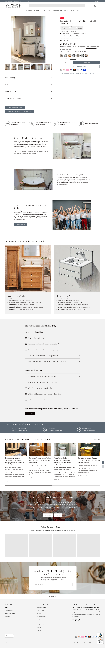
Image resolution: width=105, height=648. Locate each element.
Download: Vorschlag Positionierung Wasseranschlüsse (19, 111)
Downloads (7, 616)
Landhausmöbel (57, 10)
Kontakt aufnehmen (20, 224)
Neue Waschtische (41, 607)
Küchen (36, 10)
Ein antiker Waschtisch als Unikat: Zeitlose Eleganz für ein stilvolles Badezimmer (40, 460)
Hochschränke (40, 622)
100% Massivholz (8, 1)
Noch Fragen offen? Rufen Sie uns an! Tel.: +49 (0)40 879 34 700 (78, 73)
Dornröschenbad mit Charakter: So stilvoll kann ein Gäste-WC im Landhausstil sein (89, 460)
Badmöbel (28, 10)
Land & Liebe (10, 642)
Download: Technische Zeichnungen (14, 107)
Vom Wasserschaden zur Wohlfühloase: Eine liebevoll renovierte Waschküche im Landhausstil (63, 461)
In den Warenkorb (86, 62)
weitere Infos (73, 59)
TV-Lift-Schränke (45, 10)
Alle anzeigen (97, 439)
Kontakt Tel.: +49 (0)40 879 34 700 (21, 1)
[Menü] (103, 633)
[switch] (100, 642)
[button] (99, 5)
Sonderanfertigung (9, 610)
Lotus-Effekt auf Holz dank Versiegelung (70, 38)
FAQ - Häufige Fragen (10, 613)
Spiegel (38, 619)
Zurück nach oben (52, 596)
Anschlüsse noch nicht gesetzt (26, 151)
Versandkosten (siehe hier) (91, 48)
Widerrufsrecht (91, 642)
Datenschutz (79, 642)
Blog (65, 10)
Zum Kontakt (30, 413)
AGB (74, 642)
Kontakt (77, 10)
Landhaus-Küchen (41, 616)
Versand (85, 642)
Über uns (72, 10)
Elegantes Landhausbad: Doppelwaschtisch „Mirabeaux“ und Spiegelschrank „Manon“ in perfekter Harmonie (14, 461)
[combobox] (57, 5)
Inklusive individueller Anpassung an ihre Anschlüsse (73, 33)
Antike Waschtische (41, 610)
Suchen (39, 627)
